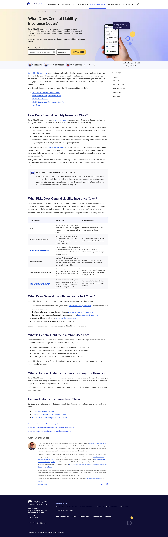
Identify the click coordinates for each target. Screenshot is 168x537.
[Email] (107, 484)
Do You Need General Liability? (43, 411)
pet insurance (101, 443)
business (91, 443)
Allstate (89, 464)
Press (74, 517)
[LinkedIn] (41, 523)
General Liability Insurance (45, 12)
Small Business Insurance (64, 510)
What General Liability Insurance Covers (46, 96)
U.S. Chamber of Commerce (77, 464)
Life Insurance (99, 507)
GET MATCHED (78, 52)
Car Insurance (60, 507)
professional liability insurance (79, 306)
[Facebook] (30, 523)
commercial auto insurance (66, 318)
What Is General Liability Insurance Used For (48, 102)
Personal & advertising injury (39, 251)
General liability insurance (37, 73)
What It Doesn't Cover (120, 85)
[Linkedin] (102, 484)
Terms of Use (97, 517)
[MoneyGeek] (35, 4)
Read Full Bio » (42, 484)
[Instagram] (34, 523)
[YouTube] (45, 523)
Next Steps (116, 96)
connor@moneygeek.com (93, 478)
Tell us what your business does (38, 48)
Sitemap (108, 517)
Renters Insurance (86, 507)
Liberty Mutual (96, 464)
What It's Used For (119, 89)
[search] (138, 4)
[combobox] (58, 52)
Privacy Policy (84, 517)
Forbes (40, 467)
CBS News (104, 464)
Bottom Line (117, 93)
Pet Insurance (124, 507)
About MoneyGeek (62, 517)
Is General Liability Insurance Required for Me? (49, 414)
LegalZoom (48, 467)
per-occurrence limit (56, 147)
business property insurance (87, 315)
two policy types (60, 120)
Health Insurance (111, 507)
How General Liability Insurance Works (46, 93)
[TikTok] (37, 523)
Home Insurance (72, 507)
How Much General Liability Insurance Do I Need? (50, 417)
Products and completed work (40, 283)
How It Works (117, 77)
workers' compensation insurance (80, 312)
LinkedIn (40, 481)
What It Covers (117, 81)
